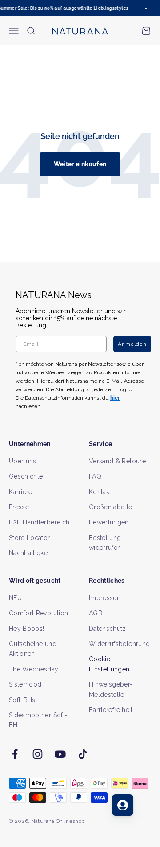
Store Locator (29, 537)
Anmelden (132, 344)
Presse (19, 507)
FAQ (95, 476)
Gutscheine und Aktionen (32, 648)
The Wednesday (34, 669)
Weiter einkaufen (80, 164)
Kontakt (100, 491)
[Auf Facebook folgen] (15, 754)
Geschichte (26, 476)
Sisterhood (25, 684)
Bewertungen (109, 522)
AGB (95, 613)
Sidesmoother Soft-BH (38, 720)
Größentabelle (110, 507)
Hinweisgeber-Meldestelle (111, 689)
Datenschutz (107, 628)
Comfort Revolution (38, 613)
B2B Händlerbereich (39, 522)
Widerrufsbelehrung (119, 643)
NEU (15, 597)
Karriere (20, 491)
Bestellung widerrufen (105, 542)
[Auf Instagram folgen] (38, 754)
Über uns (22, 461)
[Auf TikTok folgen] (83, 754)
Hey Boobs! (26, 628)
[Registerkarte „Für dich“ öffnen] (122, 805)
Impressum (106, 597)
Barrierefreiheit (111, 709)
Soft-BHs (22, 700)
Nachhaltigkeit (30, 552)
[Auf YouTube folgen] (60, 754)
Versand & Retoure (117, 461)
